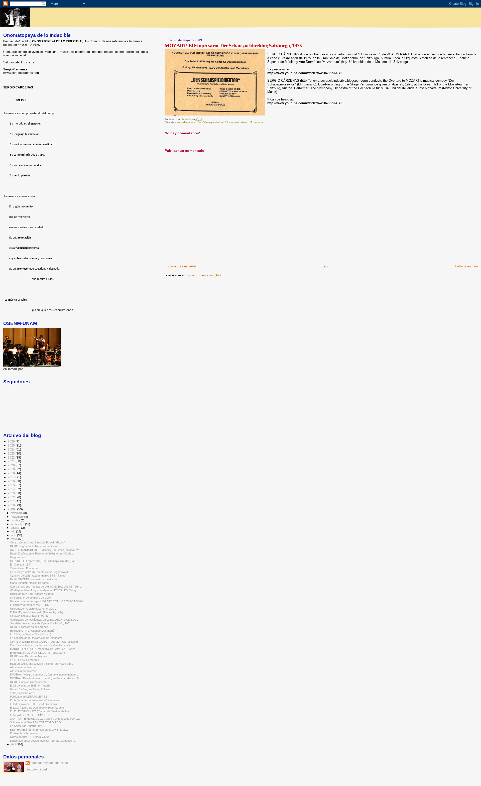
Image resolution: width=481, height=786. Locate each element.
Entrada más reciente (180, 266)
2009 (12, 509)
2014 (12, 489)
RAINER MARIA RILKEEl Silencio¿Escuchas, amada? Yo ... (46, 549)
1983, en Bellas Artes (23, 693)
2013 (12, 493)
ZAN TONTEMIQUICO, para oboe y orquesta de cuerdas (45, 718)
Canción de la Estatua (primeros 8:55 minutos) (38, 575)
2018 (12, 473)
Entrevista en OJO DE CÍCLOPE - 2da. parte (37, 652)
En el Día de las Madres (24, 659)
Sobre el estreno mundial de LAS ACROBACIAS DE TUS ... (46, 586)
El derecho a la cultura (23, 733)
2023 (12, 453)
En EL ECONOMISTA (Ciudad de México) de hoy (40, 711)
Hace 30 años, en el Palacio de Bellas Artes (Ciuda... (42, 553)
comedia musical (186, 122)
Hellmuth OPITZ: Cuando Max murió (32, 630)
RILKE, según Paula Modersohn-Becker (34, 546)
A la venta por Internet (23, 667)
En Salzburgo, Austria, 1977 (27, 725)
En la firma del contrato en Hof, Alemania (34, 700)
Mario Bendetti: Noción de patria (29, 582)
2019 (12, 469)
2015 (12, 485)
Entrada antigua (466, 266)
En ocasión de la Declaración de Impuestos (36, 637)
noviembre (17, 516)
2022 (12, 457)
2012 (12, 497)
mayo (14, 538)
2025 (12, 445)
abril (14, 744)
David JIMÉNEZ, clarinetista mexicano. (33, 579)
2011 (12, 501)
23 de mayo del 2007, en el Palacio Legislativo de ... (41, 572)
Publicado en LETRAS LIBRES (28, 696)
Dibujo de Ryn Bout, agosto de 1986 (32, 593)
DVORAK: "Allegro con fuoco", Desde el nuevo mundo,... (44, 674)
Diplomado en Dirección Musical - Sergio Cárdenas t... (43, 740)
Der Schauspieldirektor (210, 122)
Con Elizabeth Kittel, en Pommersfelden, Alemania (40, 645)
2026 (12, 441)
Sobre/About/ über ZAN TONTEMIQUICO (35, 722)
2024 (12, 449)
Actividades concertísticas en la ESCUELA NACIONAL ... (44, 619)
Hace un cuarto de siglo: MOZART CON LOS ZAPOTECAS (46, 601)
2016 (12, 481)
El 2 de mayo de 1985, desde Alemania (33, 704)
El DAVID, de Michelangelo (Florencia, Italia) (36, 612)
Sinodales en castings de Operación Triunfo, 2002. (40, 623)
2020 (12, 465)
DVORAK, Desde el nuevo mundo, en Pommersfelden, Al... (45, 678)
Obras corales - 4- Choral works (30, 736)
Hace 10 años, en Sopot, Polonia (30, 689)
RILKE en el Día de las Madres (28, 656)
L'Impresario (232, 122)
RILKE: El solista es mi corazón (29, 626)
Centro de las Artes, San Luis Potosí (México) (37, 542)
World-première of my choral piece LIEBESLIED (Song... (44, 590)
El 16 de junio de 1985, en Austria (30, 685)
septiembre (18, 524)
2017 (12, 477)
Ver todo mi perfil (37, 769)
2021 (12, 461)
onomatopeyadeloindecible (49, 763)
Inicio (325, 266)
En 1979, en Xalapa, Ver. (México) (30, 634)
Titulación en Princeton (24, 568)
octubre (16, 520)
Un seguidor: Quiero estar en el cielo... (33, 608)
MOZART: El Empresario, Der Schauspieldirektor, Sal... (43, 561)
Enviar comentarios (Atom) (205, 275)
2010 (12, 505)
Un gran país (18, 557)
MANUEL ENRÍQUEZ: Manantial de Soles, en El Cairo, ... (44, 648)
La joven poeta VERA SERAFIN (29, 615)
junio (14, 535)
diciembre (17, 512)
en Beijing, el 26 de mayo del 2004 (30, 597)
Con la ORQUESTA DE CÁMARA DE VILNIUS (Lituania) (44, 641)
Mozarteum (256, 122)
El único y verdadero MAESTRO (29, 604)
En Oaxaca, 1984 (20, 564)
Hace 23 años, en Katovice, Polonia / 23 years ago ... (42, 663)
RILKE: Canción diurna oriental (28, 682)
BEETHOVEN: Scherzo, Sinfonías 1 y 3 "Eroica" (39, 729)
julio (13, 531)
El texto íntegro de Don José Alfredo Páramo (37, 707)
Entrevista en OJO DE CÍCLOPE (30, 715)
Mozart (244, 122)
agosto (15, 527)
